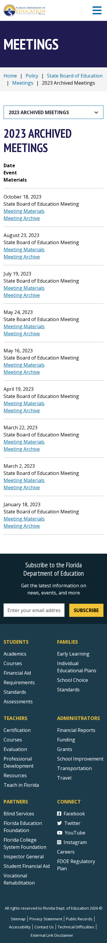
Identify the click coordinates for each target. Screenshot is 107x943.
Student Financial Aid (27, 866)
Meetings (22, 83)
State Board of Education (75, 75)
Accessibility (20, 927)
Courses (13, 663)
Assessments (18, 701)
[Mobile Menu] (97, 10)
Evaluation (15, 749)
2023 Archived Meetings (39, 112)
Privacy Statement (45, 919)
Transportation (74, 768)
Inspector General (24, 856)
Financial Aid (17, 673)
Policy (32, 75)
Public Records (79, 919)
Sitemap (18, 919)
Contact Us (44, 927)
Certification (17, 730)
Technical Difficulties (76, 927)
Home (10, 75)
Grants (64, 749)
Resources (15, 775)
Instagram (75, 842)
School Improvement (80, 758)
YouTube (75, 832)
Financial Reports (76, 730)
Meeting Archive (22, 218)
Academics (15, 654)
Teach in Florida (21, 785)
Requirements (19, 682)
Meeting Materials (24, 211)
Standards (15, 692)
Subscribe (86, 610)
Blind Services (19, 813)
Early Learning (73, 654)
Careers (66, 851)
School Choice (72, 680)
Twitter (72, 823)
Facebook (74, 813)
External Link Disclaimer (52, 935)
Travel (64, 778)
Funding (66, 739)
